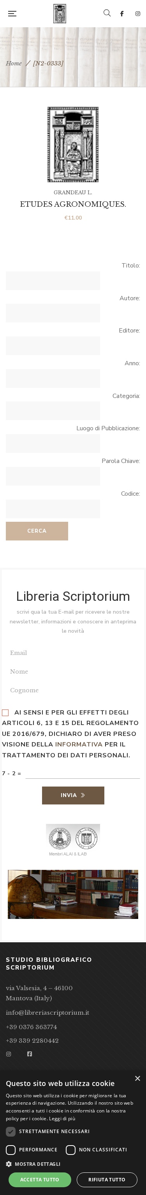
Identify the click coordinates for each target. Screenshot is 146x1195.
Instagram (137, 13)
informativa (79, 744)
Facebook (122, 13)
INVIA (69, 795)
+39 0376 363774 (31, 1027)
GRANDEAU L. (73, 192)
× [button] (137, 1079)
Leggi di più (62, 1118)
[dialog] (73, 1132)
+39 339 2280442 (32, 1040)
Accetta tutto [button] (40, 1179)
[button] (73, 1164)
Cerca (37, 531)
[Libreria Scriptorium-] (60, 13)
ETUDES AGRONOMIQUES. (73, 204)
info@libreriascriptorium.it (47, 1012)
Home (14, 63)
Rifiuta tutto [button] (106, 1179)
